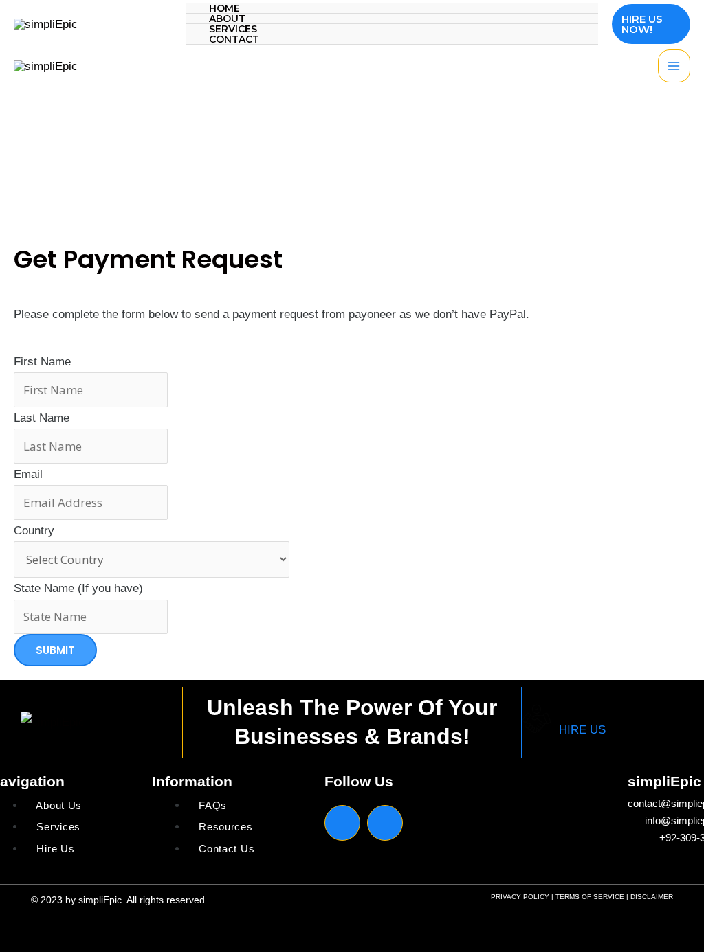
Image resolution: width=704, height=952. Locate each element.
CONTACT (234, 39)
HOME (224, 8)
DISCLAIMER (651, 896)
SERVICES (233, 29)
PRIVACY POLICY (520, 896)
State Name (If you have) (78, 588)
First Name (42, 361)
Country (34, 530)
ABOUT (227, 19)
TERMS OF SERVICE (590, 896)
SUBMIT (55, 650)
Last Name (41, 417)
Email (28, 474)
